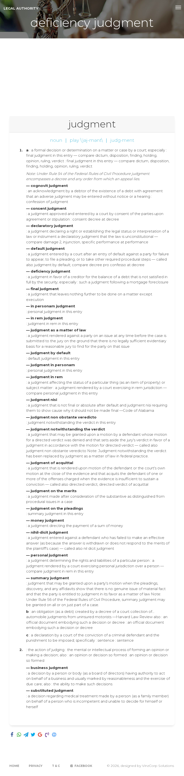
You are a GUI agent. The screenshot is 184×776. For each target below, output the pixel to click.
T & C (56, 766)
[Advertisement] (92, 74)
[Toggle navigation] (178, 7)
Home (14, 766)
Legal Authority (21, 8)
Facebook (83, 766)
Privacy (35, 766)
